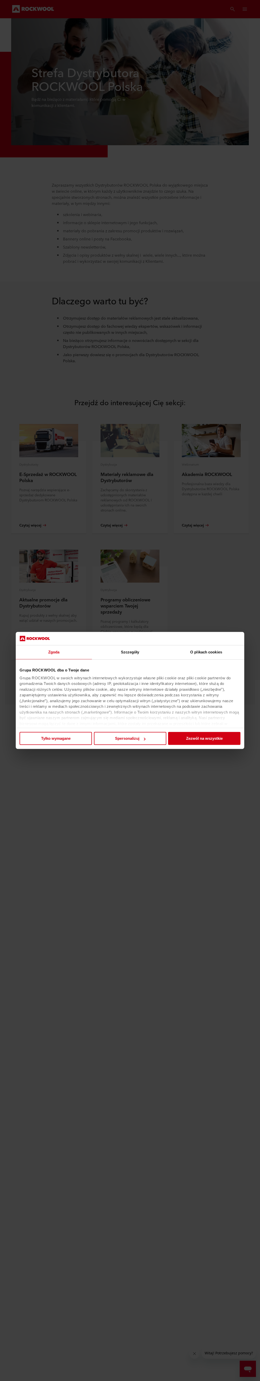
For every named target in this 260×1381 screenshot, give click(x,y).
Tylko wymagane (56, 738)
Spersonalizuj (127, 738)
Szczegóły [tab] (130, 652)
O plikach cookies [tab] (206, 652)
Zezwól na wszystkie (204, 738)
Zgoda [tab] (54, 652)
